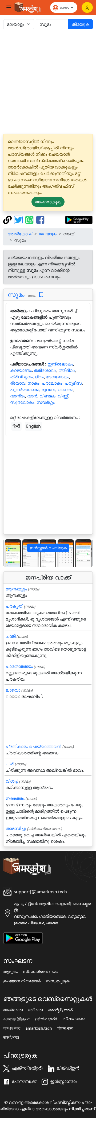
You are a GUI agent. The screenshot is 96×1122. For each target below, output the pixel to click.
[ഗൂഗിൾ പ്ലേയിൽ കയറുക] (79, 219)
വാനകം (65, 389)
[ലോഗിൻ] (87, 7)
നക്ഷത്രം (15, 798)
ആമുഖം (10, 972)
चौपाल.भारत (65, 1028)
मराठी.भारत (35, 1010)
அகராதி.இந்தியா (16, 1019)
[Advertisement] (48, 81)
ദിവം (39, 377)
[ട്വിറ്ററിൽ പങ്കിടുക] (19, 219)
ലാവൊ (13, 690)
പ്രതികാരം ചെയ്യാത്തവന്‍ (33, 746)
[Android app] (23, 937)
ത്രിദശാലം (45, 370)
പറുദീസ (73, 383)
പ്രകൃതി (14, 606)
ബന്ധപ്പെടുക (57, 981)
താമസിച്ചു (16, 828)
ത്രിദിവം (66, 370)
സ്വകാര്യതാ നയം (40, 972)
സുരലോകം (22, 402)
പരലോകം (52, 383)
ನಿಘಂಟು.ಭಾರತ (46, 1019)
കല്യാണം (21, 370)
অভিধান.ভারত (11, 1028)
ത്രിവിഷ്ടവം (21, 377)
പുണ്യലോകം (24, 389)
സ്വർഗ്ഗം (46, 402)
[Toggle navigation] (8, 7)
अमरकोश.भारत (13, 1010)
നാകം (33, 383)
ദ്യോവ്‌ (17, 383)
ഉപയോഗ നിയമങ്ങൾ (22, 981)
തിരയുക (80, 24)
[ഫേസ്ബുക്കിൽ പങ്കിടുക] (40, 219)
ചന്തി (10, 636)
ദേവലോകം (57, 377)
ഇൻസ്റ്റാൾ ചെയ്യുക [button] (48, 547)
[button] (10, 553)
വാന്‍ (32, 396)
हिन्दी (16, 426)
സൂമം (16, 294)
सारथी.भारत (11, 1037)
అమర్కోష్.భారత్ (60, 1010)
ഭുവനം (48, 389)
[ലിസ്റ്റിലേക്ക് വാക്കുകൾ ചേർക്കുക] (41, 294)
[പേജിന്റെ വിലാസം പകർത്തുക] (8, 219)
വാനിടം (17, 396)
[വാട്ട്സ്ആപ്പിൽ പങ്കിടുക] (30, 219)
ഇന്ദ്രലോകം (60, 364)
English (33, 426)
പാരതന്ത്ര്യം (19, 666)
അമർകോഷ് (19, 234)
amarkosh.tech (39, 1028)
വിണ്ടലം (47, 396)
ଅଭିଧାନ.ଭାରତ (74, 1019)
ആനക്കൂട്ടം (16, 589)
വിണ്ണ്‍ (63, 396)
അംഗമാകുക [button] (48, 202)
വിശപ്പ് (12, 781)
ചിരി (10, 764)
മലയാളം (48, 234)
